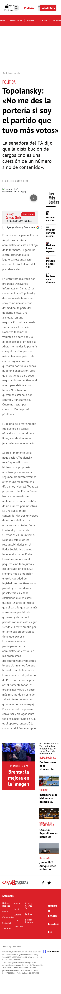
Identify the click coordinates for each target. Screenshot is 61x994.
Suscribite (28, 214)
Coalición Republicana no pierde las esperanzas (48, 835)
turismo (43, 790)
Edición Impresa (29, 921)
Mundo (31, 20)
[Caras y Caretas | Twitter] (49, 883)
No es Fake (44, 858)
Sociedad (6, 922)
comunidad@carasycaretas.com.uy (16, 962)
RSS (50, 932)
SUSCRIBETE (48, 7)
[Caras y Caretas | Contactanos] (55, 882)
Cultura (17, 914)
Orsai (44, 20)
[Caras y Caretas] (15, 885)
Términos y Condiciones (11, 946)
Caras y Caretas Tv (28, 906)
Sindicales (16, 20)
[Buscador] (16, 8)
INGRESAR (29, 7)
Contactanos (53, 924)
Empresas (18, 926)
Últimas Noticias (6, 904)
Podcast (29, 914)
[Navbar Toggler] (9, 7)
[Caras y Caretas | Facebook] (43, 883)
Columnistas (8, 917)
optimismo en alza (18, 766)
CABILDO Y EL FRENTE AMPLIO (46, 824)
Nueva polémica (47, 757)
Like (16, 920)
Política (5, 911)
